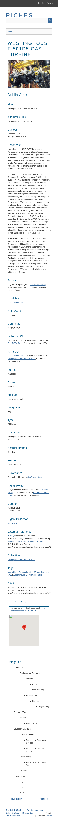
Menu (10, 31)
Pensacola (23, 572)
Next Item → (45, 799)
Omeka (49, 816)
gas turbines (13, 572)
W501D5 (32, 572)
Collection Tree (12, 813)
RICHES (20, 15)
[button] (24, 627)
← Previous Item (15, 799)
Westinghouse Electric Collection (21, 358)
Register (51, 3)
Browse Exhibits (13, 816)
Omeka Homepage (35, 810)
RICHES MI (12, 523)
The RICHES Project (15, 810)
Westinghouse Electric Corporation (27, 575)
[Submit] (50, 20)
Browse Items (28, 813)
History (11, 536)
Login (41, 3)
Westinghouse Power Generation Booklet (25, 541)
